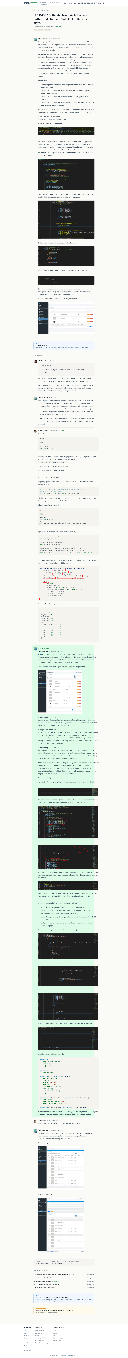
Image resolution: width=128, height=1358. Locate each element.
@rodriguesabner (45, 654)
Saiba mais (63, 1355)
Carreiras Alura (39, 1331)
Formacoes (38, 1333)
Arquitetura (27, 1350)
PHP (95, 3)
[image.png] (66, 135)
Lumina (55, 1333)
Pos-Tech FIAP (39, 1340)
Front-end (27, 1335)
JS (92, 3)
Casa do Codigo (58, 1338)
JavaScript (41, 10)
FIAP (54, 1335)
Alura (54, 1331)
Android (101, 3)
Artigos (37, 1335)
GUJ (35, 10)
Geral (70, 3)
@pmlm (46, 400)
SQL (88, 3)
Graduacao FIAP (40, 1338)
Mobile (83, 3)
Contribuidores (71, 1355)
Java (65, 3)
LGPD (77, 1355)
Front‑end (77, 3)
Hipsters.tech (57, 1340)
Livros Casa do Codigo (42, 1343)
